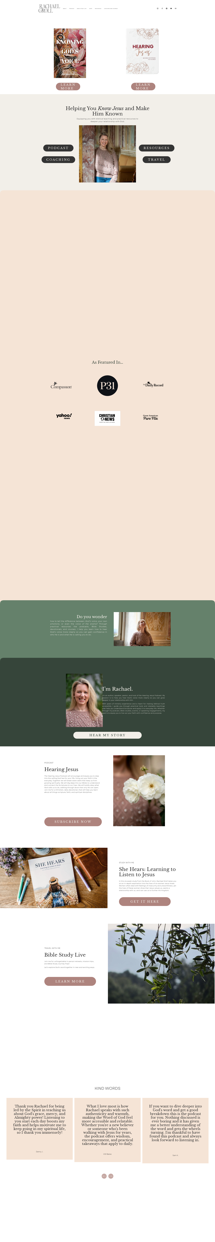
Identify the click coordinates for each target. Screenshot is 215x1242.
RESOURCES (157, 148)
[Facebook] (162, 8)
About (65, 8)
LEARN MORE (68, 86)
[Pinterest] (166, 8)
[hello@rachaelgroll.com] (175, 8)
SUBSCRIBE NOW (73, 822)
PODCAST (58, 148)
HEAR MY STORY (107, 735)
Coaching (58, 160)
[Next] (110, 1176)
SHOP (90, 8)
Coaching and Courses (111, 8)
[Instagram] (157, 8)
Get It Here (144, 901)
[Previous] (104, 1176)
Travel (156, 160)
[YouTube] (171, 8)
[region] (107, 1132)
